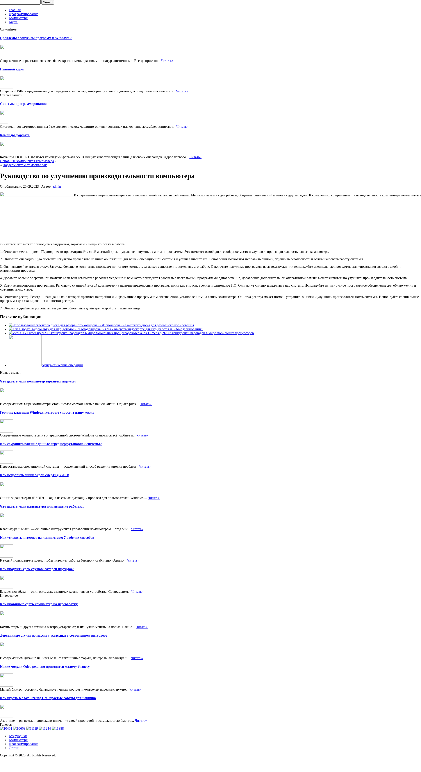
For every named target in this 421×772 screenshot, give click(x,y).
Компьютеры (18, 18)
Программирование (23, 14)
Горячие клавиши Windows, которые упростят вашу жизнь (47, 412)
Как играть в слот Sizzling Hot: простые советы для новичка (48, 698)
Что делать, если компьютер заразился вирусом (38, 381)
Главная (15, 10)
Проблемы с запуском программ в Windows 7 (36, 38)
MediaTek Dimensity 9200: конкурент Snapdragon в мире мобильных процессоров (193, 333)
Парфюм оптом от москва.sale (25, 165)
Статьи (14, 748)
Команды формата (15, 135)
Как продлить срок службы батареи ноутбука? (37, 569)
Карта (13, 22)
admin (56, 186)
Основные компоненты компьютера (27, 161)
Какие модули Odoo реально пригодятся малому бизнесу (45, 666)
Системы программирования (23, 104)
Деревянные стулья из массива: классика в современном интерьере (53, 635)
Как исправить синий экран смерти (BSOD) (34, 475)
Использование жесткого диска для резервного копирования (148, 325)
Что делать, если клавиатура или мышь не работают (42, 506)
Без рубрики (18, 736)
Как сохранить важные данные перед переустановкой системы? (51, 444)
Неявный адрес (12, 69)
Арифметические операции (62, 365)
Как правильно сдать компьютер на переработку (39, 604)
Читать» (167, 61)
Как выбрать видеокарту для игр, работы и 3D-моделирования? (155, 329)
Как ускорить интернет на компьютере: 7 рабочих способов (47, 537)
